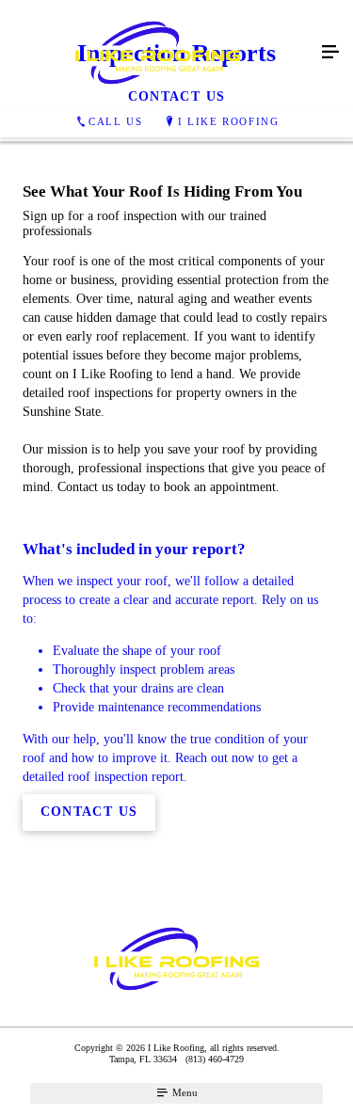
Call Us (115, 121)
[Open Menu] (330, 53)
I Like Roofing (228, 121)
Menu (183, 1092)
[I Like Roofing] (158, 52)
